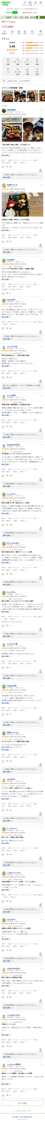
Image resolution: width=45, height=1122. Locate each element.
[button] (7, 96)
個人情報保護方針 (26, 1117)
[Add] (40, 23)
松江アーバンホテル (9, 22)
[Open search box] (4, 80)
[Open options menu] (42, 110)
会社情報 (15, 1117)
